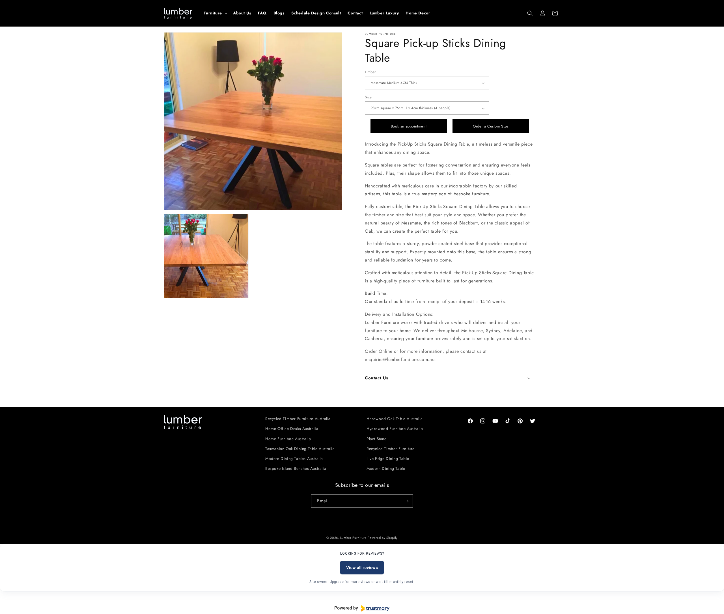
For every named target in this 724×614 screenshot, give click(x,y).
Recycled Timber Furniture (391, 448)
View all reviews (362, 567)
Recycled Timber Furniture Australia (298, 418)
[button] (215, 13)
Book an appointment (408, 126)
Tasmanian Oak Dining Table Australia (300, 448)
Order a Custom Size (490, 126)
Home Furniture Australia (288, 439)
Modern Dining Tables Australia (294, 458)
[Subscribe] (406, 501)
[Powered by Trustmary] (362, 608)
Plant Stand (377, 439)
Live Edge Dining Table (388, 458)
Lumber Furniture (354, 537)
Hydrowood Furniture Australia (395, 428)
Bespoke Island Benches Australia (295, 468)
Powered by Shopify (383, 537)
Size (368, 97)
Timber (370, 72)
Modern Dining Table (386, 468)
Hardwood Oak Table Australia (395, 418)
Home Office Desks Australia (291, 428)
